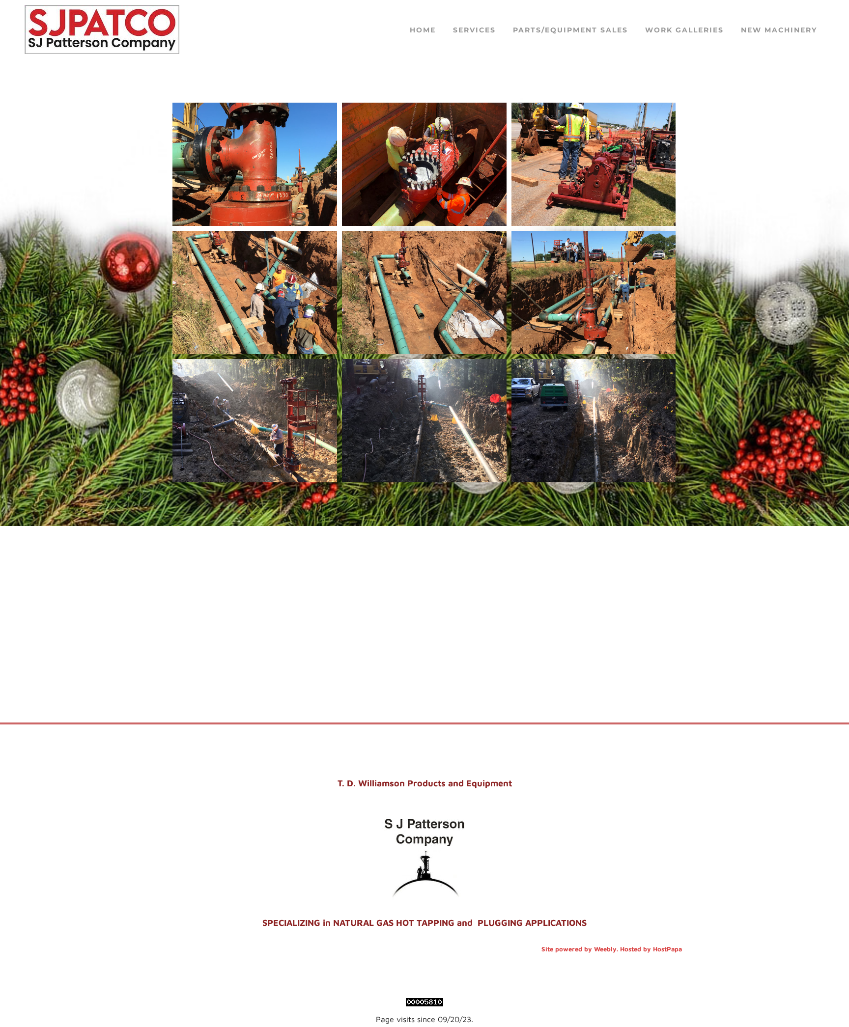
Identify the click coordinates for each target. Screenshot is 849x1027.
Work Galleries (684, 30)
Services (474, 30)
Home (423, 30)
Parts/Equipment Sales (570, 30)
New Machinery (779, 30)
